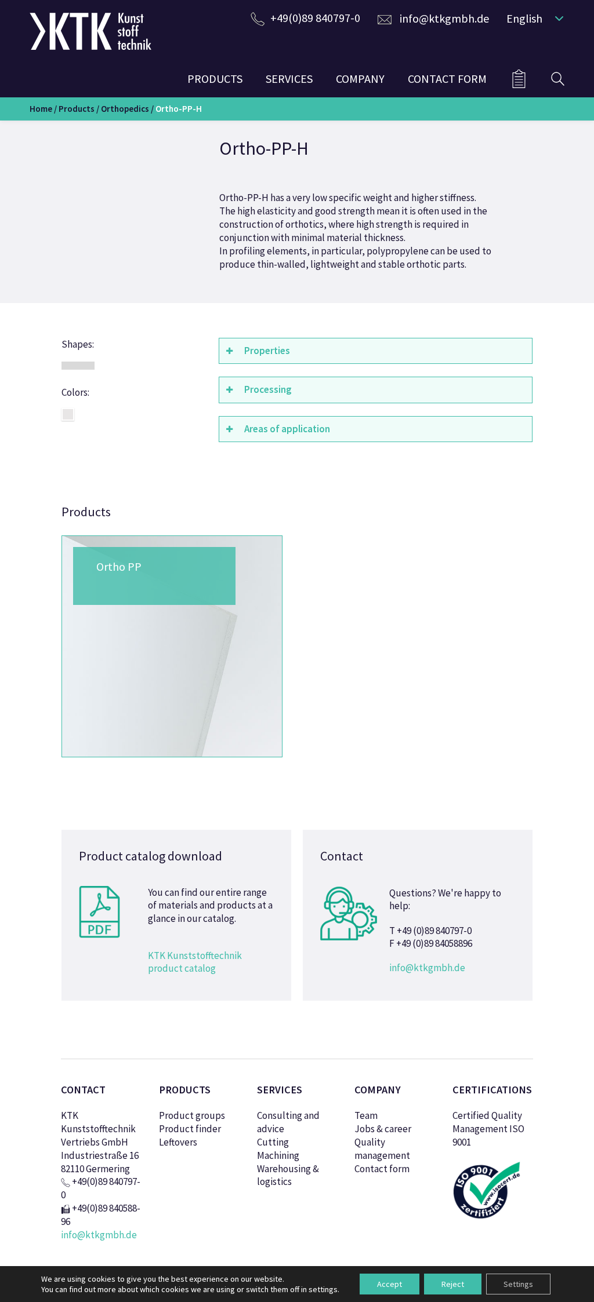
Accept (389, 1284)
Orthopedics (125, 108)
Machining (278, 1155)
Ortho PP (119, 566)
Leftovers (178, 1142)
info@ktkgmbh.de (444, 18)
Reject (452, 1284)
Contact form (382, 1168)
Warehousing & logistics (288, 1175)
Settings (518, 1284)
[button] (532, 18)
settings (323, 1289)
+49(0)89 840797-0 (315, 17)
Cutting (273, 1142)
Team (366, 1115)
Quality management (382, 1149)
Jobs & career (382, 1128)
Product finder (190, 1128)
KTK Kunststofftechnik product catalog (195, 962)
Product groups (192, 1115)
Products (77, 108)
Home (41, 108)
